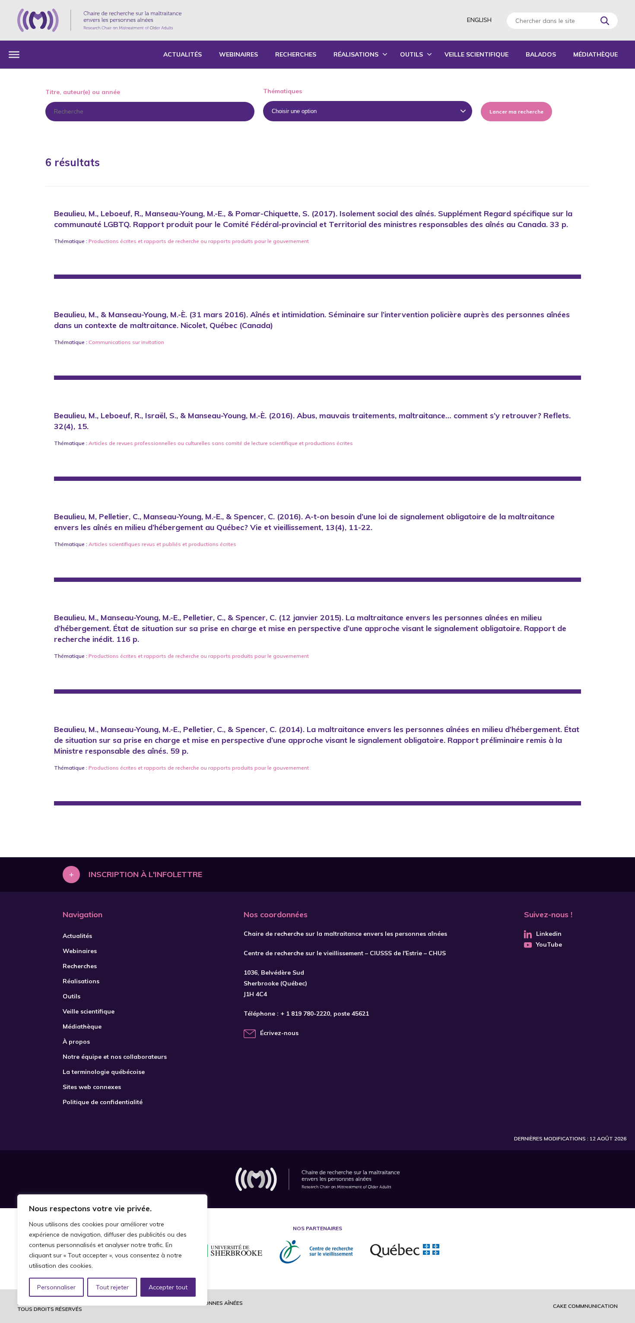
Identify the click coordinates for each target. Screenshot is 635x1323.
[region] (112, 1250)
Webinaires (238, 54)
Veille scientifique (476, 54)
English (479, 20)
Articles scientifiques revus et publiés (135, 544)
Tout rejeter (112, 1287)
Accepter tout (168, 1287)
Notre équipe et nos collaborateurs (115, 1057)
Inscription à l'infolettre (145, 874)
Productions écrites (113, 241)
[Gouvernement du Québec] (405, 1252)
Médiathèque (595, 54)
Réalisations (355, 54)
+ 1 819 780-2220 (305, 1013)
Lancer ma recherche (516, 111)
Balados (541, 54)
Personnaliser (56, 1287)
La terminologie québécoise (104, 1072)
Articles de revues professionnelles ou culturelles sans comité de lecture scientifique (193, 443)
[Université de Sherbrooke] (229, 1252)
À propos (76, 1041)
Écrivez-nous (279, 1033)
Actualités (182, 54)
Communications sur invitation (126, 342)
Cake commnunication (585, 1306)
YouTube (549, 944)
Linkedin (549, 934)
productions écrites (329, 443)
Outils (411, 54)
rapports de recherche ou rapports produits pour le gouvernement (226, 241)
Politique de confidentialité (103, 1102)
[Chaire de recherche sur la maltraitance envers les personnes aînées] (99, 20)
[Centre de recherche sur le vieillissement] (316, 1251)
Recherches (295, 54)
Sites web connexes (92, 1087)
